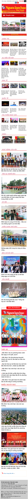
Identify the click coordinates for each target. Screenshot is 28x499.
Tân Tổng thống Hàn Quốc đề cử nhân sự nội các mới (13, 110)
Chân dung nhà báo (9, 226)
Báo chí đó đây (8, 253)
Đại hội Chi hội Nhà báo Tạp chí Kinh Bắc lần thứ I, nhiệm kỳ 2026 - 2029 (13, 467)
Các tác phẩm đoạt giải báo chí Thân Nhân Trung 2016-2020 (13, 127)
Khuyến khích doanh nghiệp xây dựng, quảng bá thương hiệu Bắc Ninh (13, 93)
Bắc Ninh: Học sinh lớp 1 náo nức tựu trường (13, 369)
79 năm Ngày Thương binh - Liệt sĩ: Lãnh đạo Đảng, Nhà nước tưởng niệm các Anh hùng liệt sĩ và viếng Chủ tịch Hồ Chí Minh (22, 72)
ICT (9, 497)
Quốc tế (5, 98)
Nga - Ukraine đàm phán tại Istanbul (22, 109)
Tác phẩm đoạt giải (9, 115)
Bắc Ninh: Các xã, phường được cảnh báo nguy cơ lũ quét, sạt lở (13, 353)
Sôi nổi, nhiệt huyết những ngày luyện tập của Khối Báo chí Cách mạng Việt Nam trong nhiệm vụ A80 (13, 197)
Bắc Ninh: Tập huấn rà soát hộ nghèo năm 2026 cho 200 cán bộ (5, 92)
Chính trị (5, 38)
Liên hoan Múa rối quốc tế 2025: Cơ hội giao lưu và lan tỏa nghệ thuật (5, 110)
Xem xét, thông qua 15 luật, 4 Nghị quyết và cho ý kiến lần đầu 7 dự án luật (14, 70)
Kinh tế (4, 80)
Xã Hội (4, 202)
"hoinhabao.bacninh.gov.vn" (19, 488)
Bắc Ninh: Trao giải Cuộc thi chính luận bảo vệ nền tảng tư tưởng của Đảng (5, 51)
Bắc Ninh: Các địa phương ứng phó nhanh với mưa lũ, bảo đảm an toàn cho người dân (13, 359)
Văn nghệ (5, 279)
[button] (14, 473)
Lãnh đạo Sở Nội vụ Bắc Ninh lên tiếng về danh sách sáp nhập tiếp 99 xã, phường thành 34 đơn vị (13, 375)
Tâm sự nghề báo (8, 174)
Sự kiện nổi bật (8, 57)
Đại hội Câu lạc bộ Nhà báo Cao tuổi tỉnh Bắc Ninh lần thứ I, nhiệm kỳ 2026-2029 (13, 170)
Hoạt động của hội (9, 149)
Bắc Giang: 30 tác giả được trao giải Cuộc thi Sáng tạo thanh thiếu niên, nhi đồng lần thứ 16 (22, 128)
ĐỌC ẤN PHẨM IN (14, 307)
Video (4, 134)
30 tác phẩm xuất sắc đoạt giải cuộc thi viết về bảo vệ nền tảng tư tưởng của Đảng (5, 128)
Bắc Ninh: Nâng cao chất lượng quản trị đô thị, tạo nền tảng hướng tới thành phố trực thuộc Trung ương (14, 52)
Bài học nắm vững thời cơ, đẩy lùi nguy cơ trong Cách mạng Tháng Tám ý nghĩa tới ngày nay (22, 51)
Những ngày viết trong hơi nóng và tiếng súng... (13, 249)
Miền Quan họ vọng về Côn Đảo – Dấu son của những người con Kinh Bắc (13, 222)
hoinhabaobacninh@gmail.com (13, 496)
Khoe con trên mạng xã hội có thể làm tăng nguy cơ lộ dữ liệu (12, 275)
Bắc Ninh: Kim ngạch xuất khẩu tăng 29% (22, 92)
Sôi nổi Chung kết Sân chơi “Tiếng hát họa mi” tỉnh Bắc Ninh (12, 300)
